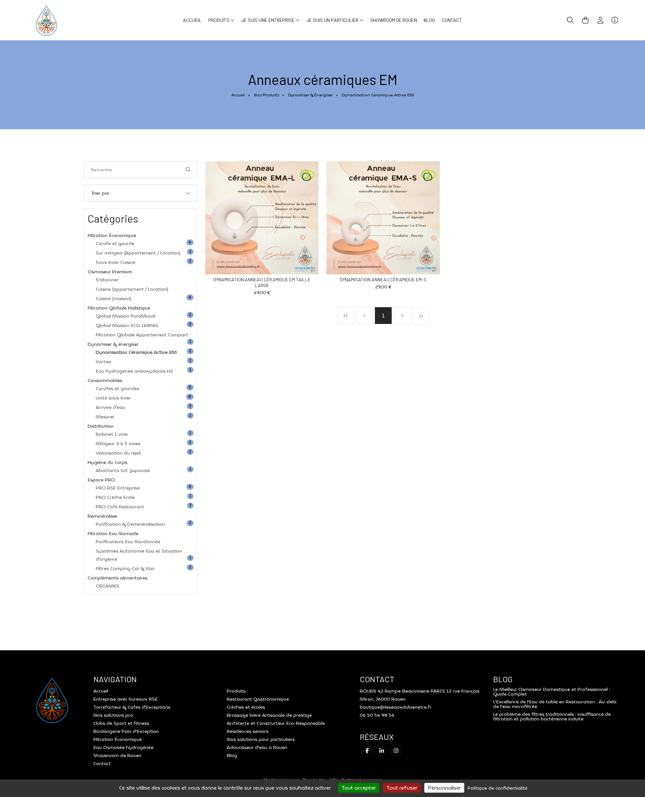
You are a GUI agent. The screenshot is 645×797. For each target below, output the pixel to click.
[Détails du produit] (261, 217)
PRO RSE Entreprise (118, 487)
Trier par (100, 193)
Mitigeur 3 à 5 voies (118, 443)
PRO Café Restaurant (120, 506)
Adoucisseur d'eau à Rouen (257, 747)
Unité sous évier (113, 398)
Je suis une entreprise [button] (268, 20)
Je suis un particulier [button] (332, 20)
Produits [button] (219, 20)
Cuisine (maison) (113, 298)
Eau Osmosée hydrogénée (123, 747)
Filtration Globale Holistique (119, 308)
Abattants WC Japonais (123, 470)
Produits (236, 691)
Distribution (101, 426)
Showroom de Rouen (393, 20)
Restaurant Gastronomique (258, 699)
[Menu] (614, 20)
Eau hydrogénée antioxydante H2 (134, 371)
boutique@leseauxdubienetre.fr (396, 707)
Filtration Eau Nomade (113, 533)
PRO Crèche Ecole (115, 497)
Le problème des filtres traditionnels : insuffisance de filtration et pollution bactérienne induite (552, 716)
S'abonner (107, 279)
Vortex (103, 361)
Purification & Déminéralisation (130, 524)
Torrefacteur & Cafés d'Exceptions (131, 707)
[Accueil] (46, 20)
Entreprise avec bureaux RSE (125, 699)
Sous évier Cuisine (115, 262)
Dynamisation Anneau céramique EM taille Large (261, 282)
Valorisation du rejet (118, 453)
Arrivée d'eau (110, 407)
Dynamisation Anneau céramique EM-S (383, 279)
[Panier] (585, 20)
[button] (570, 20)
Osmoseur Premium (110, 271)
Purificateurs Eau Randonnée (128, 541)
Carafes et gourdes (117, 388)
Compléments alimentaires (117, 577)
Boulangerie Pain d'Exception (126, 731)
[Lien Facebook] (367, 750)
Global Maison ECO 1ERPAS (127, 325)
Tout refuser (401, 788)
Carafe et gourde (115, 243)
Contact (452, 20)
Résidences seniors (247, 731)
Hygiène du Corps (107, 462)
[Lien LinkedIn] (381, 750)
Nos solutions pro (113, 715)
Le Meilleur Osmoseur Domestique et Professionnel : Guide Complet (551, 691)
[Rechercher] (188, 169)
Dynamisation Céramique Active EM (136, 352)
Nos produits (266, 95)
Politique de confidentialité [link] (497, 788)
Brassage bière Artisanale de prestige (269, 715)
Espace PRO (101, 479)
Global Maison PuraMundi (126, 316)
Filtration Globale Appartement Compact (142, 334)
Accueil (192, 20)
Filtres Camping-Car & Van (125, 568)
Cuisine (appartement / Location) (132, 289)
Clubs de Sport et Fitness (121, 723)
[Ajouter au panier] (303, 176)
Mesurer (105, 416)
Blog (429, 20)
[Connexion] (600, 20)
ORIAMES (107, 586)
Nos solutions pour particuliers (261, 739)
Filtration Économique (112, 235)
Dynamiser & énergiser (310, 95)
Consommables (105, 380)
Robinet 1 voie (112, 434)
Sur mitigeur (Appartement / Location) (138, 252)
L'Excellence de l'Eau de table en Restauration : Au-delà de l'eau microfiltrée (554, 704)
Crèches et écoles (246, 707)
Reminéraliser (103, 516)
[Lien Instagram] (396, 750)
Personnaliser (444, 788)
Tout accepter (358, 788)
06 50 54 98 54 (377, 715)
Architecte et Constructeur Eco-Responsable (276, 723)
